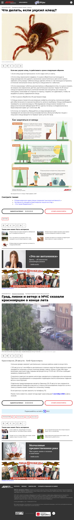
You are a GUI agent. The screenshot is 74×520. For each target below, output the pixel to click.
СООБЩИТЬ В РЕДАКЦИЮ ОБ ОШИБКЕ (48, 486)
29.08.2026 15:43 (6, 293)
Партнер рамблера (29, 513)
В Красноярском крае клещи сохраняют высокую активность (38, 200)
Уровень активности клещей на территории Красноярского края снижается (57, 238)
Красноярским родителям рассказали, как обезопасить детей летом (57, 436)
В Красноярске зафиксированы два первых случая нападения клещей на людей (57, 232)
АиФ (54, 351)
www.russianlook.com (8, 61)
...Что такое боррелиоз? (23, 204)
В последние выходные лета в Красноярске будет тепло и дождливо (57, 430)
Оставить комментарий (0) (58, 211)
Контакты (16, 486)
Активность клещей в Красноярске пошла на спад (33, 202)
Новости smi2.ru (8, 288)
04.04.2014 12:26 (6, 7)
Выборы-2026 (32, 486)
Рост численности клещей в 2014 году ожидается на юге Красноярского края (20, 238)
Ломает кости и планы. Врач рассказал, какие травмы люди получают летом (22, 436)
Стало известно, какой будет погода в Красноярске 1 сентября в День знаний (20, 430)
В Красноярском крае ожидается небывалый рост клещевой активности (22, 232)
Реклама (24, 486)
